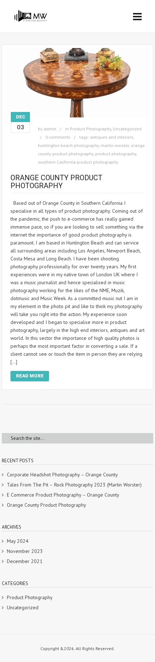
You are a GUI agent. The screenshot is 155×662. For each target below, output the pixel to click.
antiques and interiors (111, 137)
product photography (115, 153)
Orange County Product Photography (56, 181)
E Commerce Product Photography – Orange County (63, 495)
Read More (30, 375)
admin (50, 128)
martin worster (115, 145)
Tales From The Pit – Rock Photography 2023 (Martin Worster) (74, 484)
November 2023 (25, 551)
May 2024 (17, 541)
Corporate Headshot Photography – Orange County (62, 474)
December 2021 (25, 561)
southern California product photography (78, 162)
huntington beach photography (68, 145)
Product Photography (90, 128)
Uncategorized (127, 128)
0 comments (57, 137)
